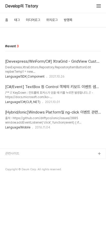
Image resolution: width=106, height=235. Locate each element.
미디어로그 (33, 20)
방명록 (68, 20)
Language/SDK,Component (25, 76)
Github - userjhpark (20, 162)
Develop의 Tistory (21, 6)
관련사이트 (12, 153)
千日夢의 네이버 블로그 (21, 170)
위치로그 (52, 20)
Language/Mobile (17, 127)
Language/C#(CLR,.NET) (22, 102)
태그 (17, 20)
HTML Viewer (15, 179)
